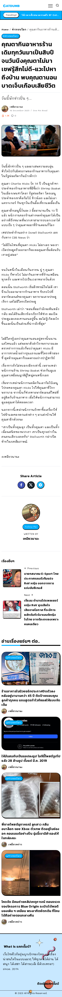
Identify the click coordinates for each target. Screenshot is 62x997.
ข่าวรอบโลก (19, 29)
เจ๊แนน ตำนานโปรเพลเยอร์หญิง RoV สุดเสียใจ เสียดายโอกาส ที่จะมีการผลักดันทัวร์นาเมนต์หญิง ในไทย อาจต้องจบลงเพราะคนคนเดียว (41, 612)
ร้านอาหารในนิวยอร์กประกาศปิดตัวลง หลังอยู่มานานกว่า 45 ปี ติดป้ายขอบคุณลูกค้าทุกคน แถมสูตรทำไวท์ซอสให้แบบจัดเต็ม (31, 698)
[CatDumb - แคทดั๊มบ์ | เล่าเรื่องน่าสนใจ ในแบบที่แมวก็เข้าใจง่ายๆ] (11, 5)
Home (5, 29)
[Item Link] (31, 668)
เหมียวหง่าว (15, 844)
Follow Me (31, 526)
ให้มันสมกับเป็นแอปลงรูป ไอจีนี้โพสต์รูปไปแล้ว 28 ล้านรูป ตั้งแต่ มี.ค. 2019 (31, 758)
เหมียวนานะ (16, 106)
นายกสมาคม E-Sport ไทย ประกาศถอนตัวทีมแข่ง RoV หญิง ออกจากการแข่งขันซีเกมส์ (41, 580)
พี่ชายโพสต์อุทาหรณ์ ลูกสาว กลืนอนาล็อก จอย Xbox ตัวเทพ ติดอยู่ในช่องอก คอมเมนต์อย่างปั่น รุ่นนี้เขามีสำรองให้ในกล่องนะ (30, 831)
